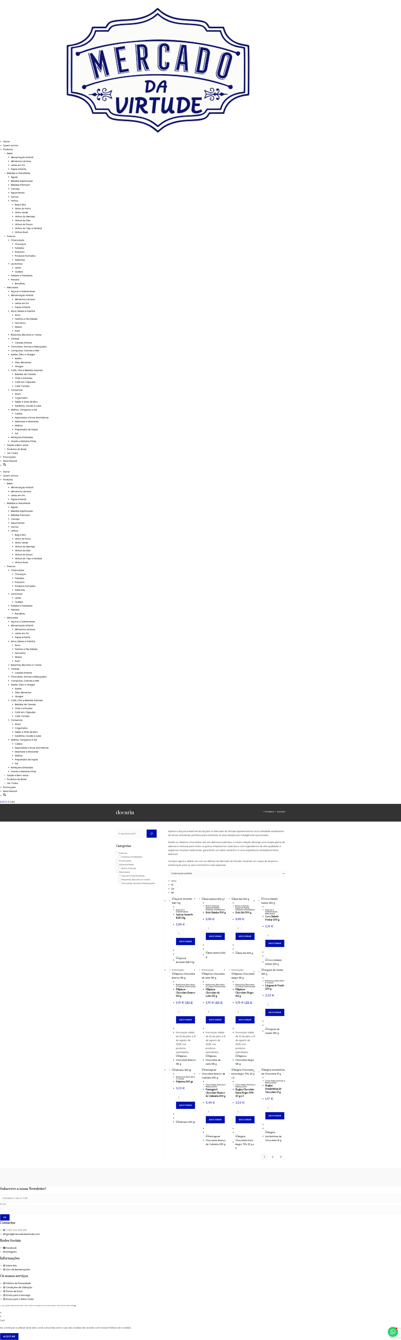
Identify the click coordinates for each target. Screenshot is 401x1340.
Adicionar (185, 941)
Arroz (17, 315)
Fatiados (19, 248)
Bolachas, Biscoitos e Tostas (26, 334)
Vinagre (19, 366)
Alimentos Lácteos (21, 161)
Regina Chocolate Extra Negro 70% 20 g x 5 (244, 1093)
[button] (4, 465)
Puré (17, 330)
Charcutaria (17, 240)
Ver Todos (12, 453)
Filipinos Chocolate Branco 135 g (185, 993)
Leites (18, 267)
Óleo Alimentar (23, 362)
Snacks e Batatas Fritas (23, 441)
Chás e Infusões (23, 378)
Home (6, 141)
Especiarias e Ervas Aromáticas (32, 417)
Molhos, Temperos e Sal (24, 409)
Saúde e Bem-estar (18, 445)
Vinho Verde (21, 212)
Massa (18, 327)
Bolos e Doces (212, 906)
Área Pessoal (10, 461)
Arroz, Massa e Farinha (23, 311)
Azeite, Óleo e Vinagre (23, 354)
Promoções (9, 457)
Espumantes (18, 192)
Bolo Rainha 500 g (216, 912)
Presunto (20, 252)
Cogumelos (21, 397)
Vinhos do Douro (24, 224)
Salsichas (20, 259)
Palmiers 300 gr (184, 1081)
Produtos (8, 149)
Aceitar (9, 1336)
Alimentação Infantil (22, 157)
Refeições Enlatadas (22, 437)
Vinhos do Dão (23, 220)
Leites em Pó (18, 165)
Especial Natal (212, 907)
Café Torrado (22, 386)
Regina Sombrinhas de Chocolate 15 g (273, 1089)
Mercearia (12, 287)
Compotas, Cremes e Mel (25, 350)
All (172, 892)
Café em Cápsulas (25, 382)
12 (172, 884)
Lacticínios (17, 263)
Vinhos (14, 200)
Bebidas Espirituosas (22, 181)
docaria (281, 811)
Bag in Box (20, 204)
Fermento (20, 323)
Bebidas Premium (20, 184)
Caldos (18, 413)
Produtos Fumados (25, 255)
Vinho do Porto (23, 208)
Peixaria (15, 279)
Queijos (19, 271)
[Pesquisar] (151, 833)
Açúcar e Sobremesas (23, 291)
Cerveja (15, 188)
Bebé (10, 153)
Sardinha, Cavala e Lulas (28, 405)
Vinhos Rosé (21, 232)
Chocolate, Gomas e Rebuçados (29, 346)
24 (172, 888)
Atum (18, 394)
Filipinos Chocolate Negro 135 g (244, 993)
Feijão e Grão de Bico (26, 401)
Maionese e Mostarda (26, 421)
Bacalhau (20, 283)
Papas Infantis (18, 169)
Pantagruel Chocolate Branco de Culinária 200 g (215, 1093)
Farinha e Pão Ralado (26, 319)
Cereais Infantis (23, 342)
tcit (75, 1305)
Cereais (15, 338)
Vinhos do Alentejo (25, 216)
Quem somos (10, 145)
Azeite (18, 358)
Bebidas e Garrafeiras (18, 173)
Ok (4, 1217)
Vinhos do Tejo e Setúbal (28, 228)
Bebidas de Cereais (25, 374)
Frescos (11, 236)
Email (3, 1204)
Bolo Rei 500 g (243, 912)
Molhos (19, 425)
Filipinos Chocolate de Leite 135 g (213, 993)
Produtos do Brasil (16, 449)
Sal (16, 433)
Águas (14, 177)
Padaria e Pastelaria (21, 275)
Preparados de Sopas (26, 429)
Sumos (14, 196)
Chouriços (20, 244)
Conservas (17, 390)
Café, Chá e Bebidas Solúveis (27, 370)
